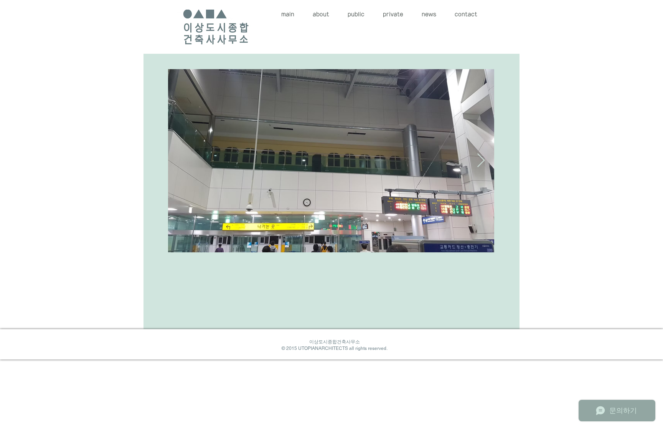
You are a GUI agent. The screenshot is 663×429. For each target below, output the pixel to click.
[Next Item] (481, 160)
